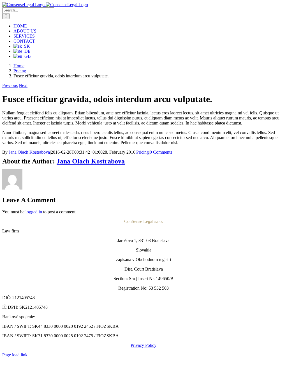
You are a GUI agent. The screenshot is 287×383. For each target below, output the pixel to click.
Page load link (14, 354)
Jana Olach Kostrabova (29, 152)
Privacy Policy (143, 345)
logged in (34, 211)
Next (23, 85)
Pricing (142, 152)
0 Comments (161, 152)
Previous (10, 85)
